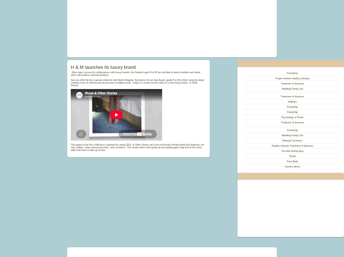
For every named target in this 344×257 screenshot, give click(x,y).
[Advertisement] (131, 29)
